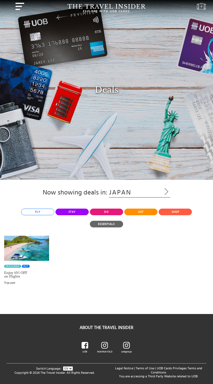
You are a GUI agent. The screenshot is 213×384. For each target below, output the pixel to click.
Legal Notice (124, 368)
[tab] (37, 212)
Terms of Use (145, 368)
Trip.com (9, 282)
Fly (26, 266)
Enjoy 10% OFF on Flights (15, 274)
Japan (131, 192)
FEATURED (12, 266)
